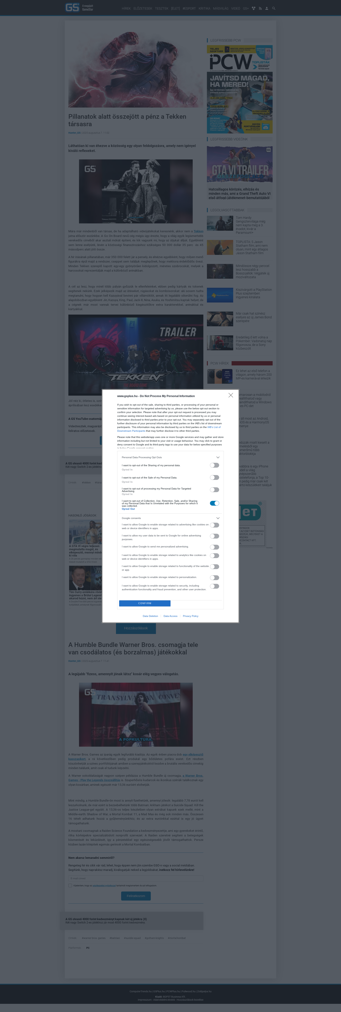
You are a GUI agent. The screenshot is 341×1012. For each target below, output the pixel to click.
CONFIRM (144, 603)
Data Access (170, 616)
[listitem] (170, 457)
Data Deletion (150, 616)
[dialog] (170, 506)
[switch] (214, 465)
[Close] (232, 396)
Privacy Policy (190, 616)
